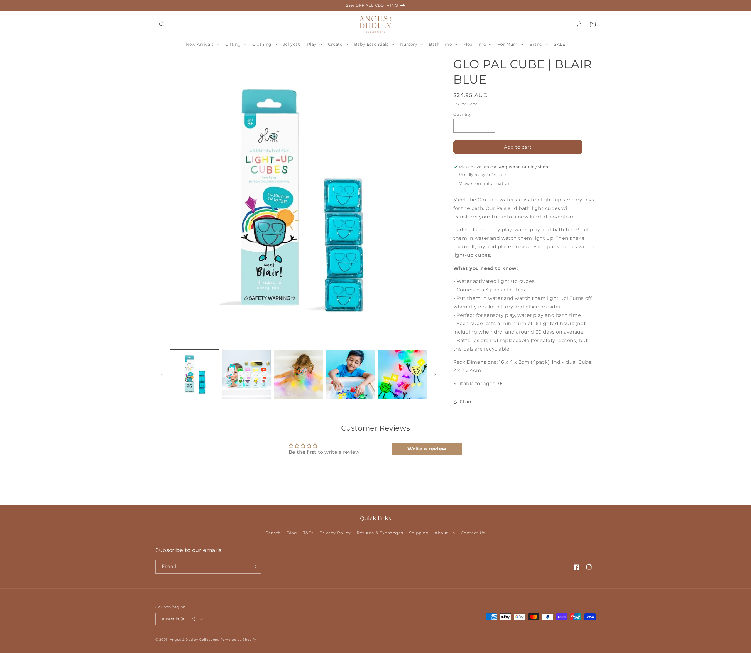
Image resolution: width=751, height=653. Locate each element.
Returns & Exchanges (380, 532)
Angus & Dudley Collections (194, 639)
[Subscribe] (254, 567)
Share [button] (466, 401)
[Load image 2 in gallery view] (246, 374)
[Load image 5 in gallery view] (402, 374)
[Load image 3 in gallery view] (298, 374)
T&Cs (308, 532)
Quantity (462, 114)
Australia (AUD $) (179, 618)
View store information (484, 183)
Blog (292, 532)
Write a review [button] (426, 449)
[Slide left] (161, 374)
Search (273, 532)
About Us (444, 532)
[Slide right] (435, 374)
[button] (161, 24)
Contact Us (473, 532)
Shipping (419, 532)
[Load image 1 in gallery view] (194, 374)
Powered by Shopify (238, 639)
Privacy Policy (335, 532)
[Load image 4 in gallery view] (350, 374)
